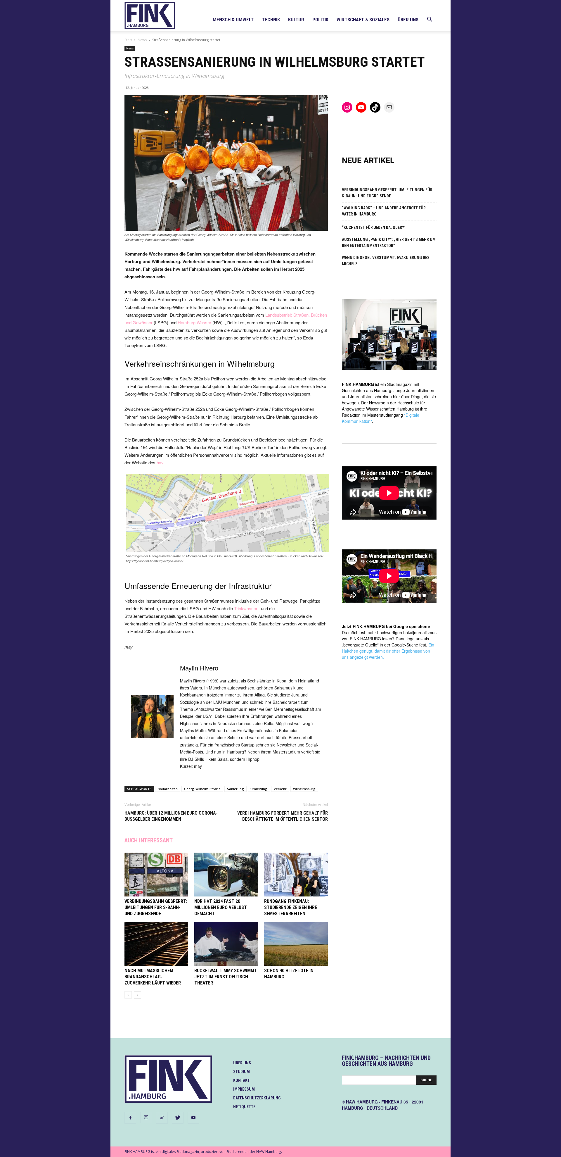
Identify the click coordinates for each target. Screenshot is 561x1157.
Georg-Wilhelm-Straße (202, 789)
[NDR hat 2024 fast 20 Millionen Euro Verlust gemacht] (226, 874)
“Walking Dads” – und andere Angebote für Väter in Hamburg (384, 211)
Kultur (296, 20)
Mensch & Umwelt (233, 20)
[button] (430, 20)
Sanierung (235, 789)
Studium (241, 1071)
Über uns (408, 20)
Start (128, 39)
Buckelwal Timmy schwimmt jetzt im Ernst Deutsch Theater (225, 977)
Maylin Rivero (199, 667)
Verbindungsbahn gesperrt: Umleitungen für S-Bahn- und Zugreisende (155, 907)
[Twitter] (177, 1118)
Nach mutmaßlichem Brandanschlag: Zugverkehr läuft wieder (152, 977)
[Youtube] (193, 1118)
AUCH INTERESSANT (148, 840)
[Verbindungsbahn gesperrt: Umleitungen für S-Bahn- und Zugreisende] (156, 874)
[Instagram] (146, 1117)
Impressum (244, 1089)
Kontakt (241, 1080)
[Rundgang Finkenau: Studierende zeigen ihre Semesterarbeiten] (296, 874)
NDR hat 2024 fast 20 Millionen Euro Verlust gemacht (220, 907)
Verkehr (280, 789)
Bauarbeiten (168, 789)
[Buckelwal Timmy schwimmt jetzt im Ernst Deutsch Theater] (226, 944)
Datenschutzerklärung (257, 1098)
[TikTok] (162, 1118)
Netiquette (244, 1106)
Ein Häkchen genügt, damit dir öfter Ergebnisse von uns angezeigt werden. (388, 651)
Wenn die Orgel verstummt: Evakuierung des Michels (386, 260)
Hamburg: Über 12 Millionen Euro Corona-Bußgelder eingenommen (171, 816)
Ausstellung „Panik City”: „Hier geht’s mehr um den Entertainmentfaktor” (389, 242)
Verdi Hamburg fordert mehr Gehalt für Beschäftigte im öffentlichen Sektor (282, 816)
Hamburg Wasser (194, 322)
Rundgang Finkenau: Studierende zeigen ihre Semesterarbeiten (290, 907)
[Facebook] (130, 1118)
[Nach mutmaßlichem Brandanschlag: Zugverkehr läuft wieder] (156, 944)
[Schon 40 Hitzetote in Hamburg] (296, 944)
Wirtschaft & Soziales (363, 20)
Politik (320, 20)
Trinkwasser (245, 608)
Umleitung (258, 789)
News (142, 39)
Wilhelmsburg (304, 789)
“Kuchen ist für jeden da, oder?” (374, 227)
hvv (160, 462)
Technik (271, 20)
